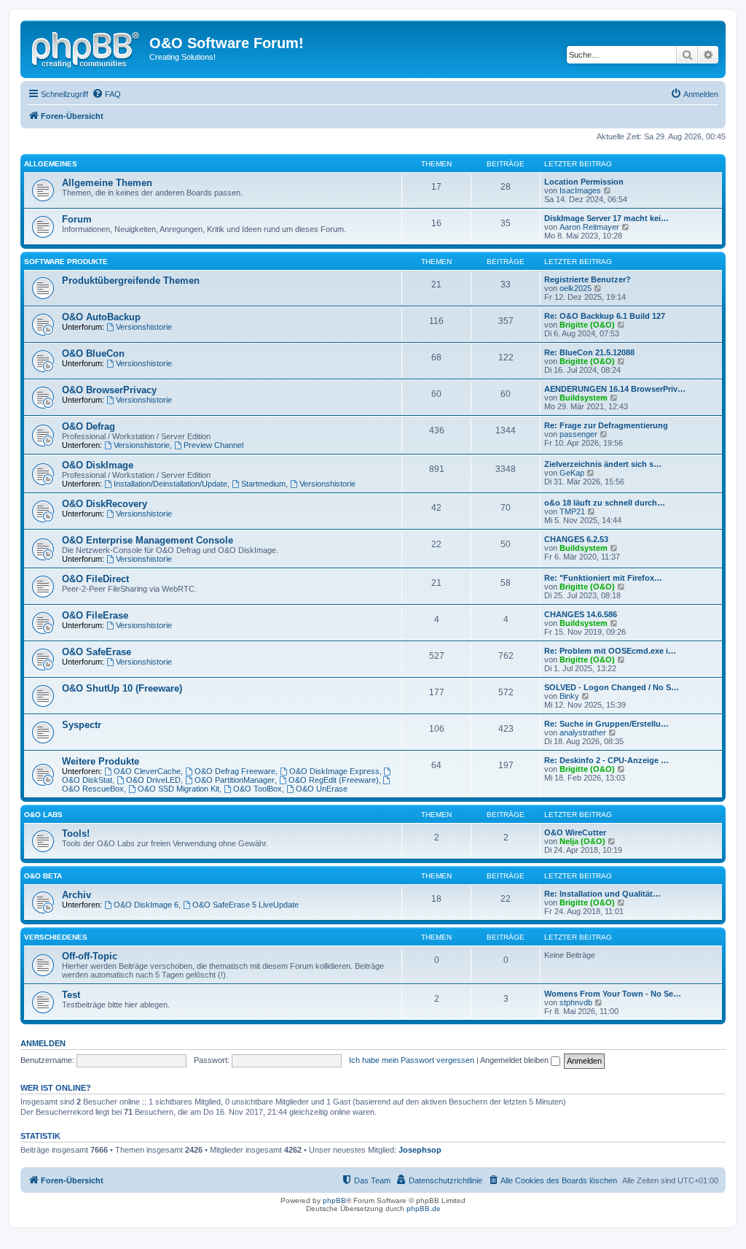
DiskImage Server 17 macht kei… (606, 218)
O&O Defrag (88, 426)
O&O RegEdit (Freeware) (333, 780)
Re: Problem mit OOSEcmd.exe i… (610, 650)
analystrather (583, 732)
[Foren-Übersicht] (86, 47)
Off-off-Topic (89, 956)
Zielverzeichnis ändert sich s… (602, 464)
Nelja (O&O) (582, 841)
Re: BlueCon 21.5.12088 (589, 352)
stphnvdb (576, 1002)
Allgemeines (50, 164)
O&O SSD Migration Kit (178, 788)
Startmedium (263, 483)
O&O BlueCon (93, 353)
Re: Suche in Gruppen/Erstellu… (606, 723)
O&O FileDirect (95, 578)
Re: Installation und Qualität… (602, 893)
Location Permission (584, 181)
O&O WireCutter (575, 832)
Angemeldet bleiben (515, 1060)
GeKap (572, 472)
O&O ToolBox (257, 788)
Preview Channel (213, 445)
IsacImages (580, 190)
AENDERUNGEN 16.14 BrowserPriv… (615, 388)
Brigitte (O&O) (587, 324)
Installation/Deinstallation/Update (170, 483)
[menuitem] (106, 94)
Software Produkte (66, 262)
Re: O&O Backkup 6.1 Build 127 (604, 316)
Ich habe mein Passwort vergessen (411, 1060)
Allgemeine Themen (107, 182)
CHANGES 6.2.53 (576, 539)
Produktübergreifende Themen (131, 280)
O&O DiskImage (97, 465)
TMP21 (572, 511)
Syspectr (81, 724)
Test (71, 994)
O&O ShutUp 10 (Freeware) (122, 688)
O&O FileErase (95, 615)
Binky (569, 696)
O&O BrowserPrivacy (109, 389)
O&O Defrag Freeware (235, 771)
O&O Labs (43, 815)
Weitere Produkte (100, 761)
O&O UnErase (322, 788)
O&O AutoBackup (101, 317)
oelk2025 (576, 288)
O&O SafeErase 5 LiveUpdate (245, 904)
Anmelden (43, 1043)
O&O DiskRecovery (104, 503)
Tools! (76, 833)
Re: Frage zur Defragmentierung (606, 425)
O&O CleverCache (147, 771)
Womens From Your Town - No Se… (612, 993)
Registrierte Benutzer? (587, 279)
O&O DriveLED (153, 780)
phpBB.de (424, 1208)
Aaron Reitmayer (589, 227)
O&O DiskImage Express (334, 771)
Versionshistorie (144, 326)
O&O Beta (43, 876)
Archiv (76, 894)
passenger (578, 434)
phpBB (334, 1200)
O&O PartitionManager (235, 780)
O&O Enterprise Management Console (147, 540)
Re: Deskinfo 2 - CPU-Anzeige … (606, 760)
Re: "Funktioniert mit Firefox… (603, 577)
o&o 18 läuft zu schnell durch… (604, 502)
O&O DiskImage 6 (146, 904)
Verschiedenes (55, 937)
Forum (77, 219)
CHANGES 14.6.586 (580, 614)
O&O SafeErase (96, 651)
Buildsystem (584, 397)
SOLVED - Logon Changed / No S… (611, 687)
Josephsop (419, 1149)
